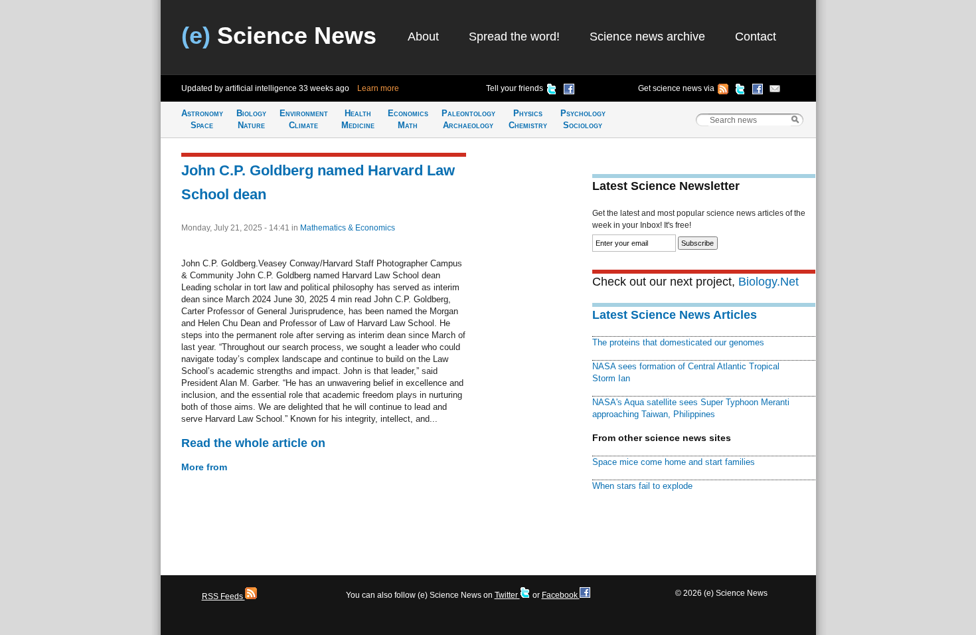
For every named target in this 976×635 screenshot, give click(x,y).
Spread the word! (514, 36)
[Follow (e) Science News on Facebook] (757, 91)
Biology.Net (768, 281)
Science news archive (647, 36)
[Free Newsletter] (774, 91)
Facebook (561, 595)
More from (204, 467)
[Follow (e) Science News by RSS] (723, 91)
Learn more (378, 88)
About (423, 36)
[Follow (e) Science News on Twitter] (740, 91)
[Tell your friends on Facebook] (569, 91)
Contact (755, 36)
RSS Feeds (223, 596)
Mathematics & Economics (347, 227)
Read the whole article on (253, 443)
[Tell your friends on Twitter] (551, 91)
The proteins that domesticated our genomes (678, 342)
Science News (278, 35)
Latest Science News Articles (674, 314)
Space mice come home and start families (673, 462)
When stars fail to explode (642, 486)
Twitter (507, 595)
